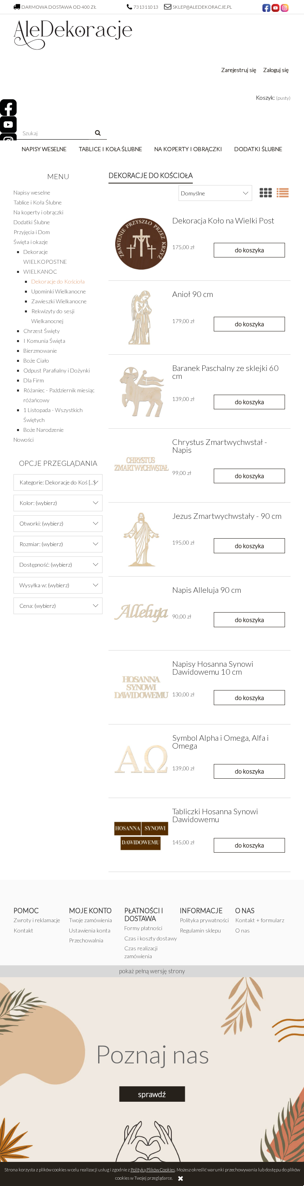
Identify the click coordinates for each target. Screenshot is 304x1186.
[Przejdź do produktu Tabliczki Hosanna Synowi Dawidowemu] (141, 835)
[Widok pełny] (283, 192)
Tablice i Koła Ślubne (37, 202)
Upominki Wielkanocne (58, 291)
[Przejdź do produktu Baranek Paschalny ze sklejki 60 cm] (141, 391)
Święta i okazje (30, 241)
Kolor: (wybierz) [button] (38, 502)
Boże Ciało (36, 360)
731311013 (146, 7)
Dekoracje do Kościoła (58, 281)
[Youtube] (8, 124)
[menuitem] (44, 149)
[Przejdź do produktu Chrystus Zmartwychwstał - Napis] (141, 465)
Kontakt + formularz (259, 920)
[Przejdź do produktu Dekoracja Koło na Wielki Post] (141, 244)
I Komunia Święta (44, 340)
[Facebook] (8, 107)
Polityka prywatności (204, 920)
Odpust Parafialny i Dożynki (56, 370)
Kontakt (23, 930)
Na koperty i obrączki (38, 212)
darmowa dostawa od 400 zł (59, 7)
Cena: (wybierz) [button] (37, 605)
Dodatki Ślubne (31, 222)
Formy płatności (143, 928)
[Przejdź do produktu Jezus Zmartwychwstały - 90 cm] (141, 539)
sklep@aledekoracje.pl (202, 7)
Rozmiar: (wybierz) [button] (41, 544)
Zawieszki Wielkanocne (59, 301)
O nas (242, 930)
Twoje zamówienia (90, 920)
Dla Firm (33, 380)
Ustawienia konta (89, 930)
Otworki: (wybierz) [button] (41, 523)
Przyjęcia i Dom (31, 232)
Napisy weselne (31, 192)
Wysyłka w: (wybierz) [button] (44, 585)
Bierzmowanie (40, 350)
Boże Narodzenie (43, 429)
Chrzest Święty (41, 330)
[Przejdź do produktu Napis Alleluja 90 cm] (141, 613)
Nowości (23, 439)
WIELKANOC (40, 271)
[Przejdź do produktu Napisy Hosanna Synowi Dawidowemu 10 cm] (141, 687)
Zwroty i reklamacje (36, 920)
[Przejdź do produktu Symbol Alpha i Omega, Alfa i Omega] (141, 761)
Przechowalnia (86, 940)
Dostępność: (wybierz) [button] (45, 564)
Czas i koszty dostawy (150, 938)
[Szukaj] (98, 133)
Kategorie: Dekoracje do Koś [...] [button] (57, 482)
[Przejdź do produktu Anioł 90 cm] (141, 317)
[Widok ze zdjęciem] (266, 192)
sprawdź (152, 1094)
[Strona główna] (72, 32)
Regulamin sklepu (200, 930)
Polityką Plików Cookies (153, 1169)
